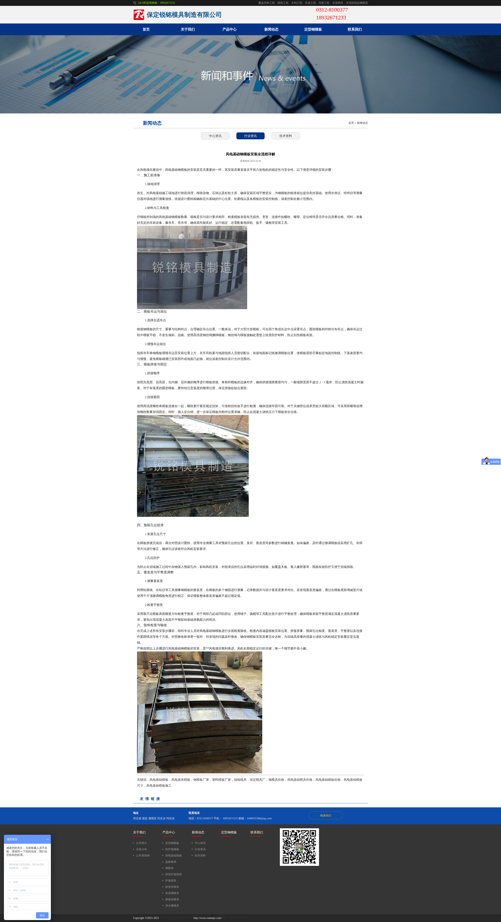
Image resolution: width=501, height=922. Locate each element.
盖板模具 (170, 861)
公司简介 (141, 843)
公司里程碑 (143, 855)
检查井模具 (172, 886)
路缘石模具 (172, 899)
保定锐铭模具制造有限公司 (176, 918)
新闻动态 (271, 29)
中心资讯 (215, 136)
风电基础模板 (173, 855)
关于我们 (188, 29)
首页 (146, 29)
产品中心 (230, 29)
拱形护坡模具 (173, 874)
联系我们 (355, 29)
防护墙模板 (172, 849)
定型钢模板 (313, 29)
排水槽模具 (172, 905)
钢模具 (169, 868)
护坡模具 (170, 880)
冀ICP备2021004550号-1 (237, 918)
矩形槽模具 (172, 893)
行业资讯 (250, 136)
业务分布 (141, 849)
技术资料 (285, 136)
